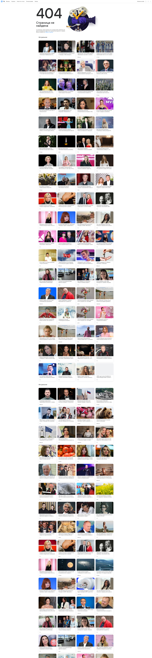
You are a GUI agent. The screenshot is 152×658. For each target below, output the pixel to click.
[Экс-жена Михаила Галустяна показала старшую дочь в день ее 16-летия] (104, 220)
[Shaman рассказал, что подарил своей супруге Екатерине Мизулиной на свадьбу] (66, 87)
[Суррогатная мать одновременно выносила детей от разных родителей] (66, 201)
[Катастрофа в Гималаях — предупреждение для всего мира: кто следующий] (104, 511)
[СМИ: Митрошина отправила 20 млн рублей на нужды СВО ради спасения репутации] (104, 163)
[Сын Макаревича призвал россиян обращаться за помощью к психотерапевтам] (66, 530)
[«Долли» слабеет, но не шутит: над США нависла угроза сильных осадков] (66, 606)
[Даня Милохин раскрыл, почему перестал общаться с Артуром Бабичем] (85, 125)
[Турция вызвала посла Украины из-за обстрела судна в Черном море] (66, 258)
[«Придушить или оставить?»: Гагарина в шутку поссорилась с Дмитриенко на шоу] (85, 258)
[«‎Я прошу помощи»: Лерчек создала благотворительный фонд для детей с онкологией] (66, 467)
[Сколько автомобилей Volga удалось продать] (66, 277)
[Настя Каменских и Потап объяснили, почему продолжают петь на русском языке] (66, 486)
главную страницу (49, 32)
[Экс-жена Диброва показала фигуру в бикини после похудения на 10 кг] (47, 410)
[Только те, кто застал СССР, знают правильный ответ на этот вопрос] (104, 49)
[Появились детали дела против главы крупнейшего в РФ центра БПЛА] (104, 587)
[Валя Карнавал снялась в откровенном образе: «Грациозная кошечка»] (104, 315)
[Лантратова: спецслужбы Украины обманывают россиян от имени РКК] (85, 49)
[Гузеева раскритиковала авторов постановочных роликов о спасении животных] (85, 448)
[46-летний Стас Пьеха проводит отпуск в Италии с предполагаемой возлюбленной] (47, 258)
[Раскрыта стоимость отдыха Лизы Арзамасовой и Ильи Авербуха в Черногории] (66, 587)
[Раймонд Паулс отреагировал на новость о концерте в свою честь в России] (47, 587)
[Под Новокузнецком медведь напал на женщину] (104, 530)
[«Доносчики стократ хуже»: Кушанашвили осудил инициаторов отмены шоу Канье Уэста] (85, 625)
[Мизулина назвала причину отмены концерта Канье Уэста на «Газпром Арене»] (47, 220)
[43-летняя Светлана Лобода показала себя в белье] (104, 568)
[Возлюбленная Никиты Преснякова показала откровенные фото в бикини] (66, 182)
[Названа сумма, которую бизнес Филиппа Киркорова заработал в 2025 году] (66, 625)
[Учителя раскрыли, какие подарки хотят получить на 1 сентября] (85, 296)
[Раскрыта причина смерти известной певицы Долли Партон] (66, 125)
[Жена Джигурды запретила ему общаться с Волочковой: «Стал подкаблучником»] (104, 549)
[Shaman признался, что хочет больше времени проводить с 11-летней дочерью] (85, 68)
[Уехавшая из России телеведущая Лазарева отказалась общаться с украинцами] (66, 315)
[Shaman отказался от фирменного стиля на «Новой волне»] (85, 587)
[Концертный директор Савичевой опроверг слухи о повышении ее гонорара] (66, 220)
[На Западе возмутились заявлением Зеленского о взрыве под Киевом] (47, 511)
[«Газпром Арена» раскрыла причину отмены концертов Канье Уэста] (85, 410)
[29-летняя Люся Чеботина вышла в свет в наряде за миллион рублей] (104, 106)
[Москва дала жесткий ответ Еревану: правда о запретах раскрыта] (85, 511)
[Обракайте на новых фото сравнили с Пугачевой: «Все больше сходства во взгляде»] (104, 201)
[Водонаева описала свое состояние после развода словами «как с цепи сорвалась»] (104, 429)
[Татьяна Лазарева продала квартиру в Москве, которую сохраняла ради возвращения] (47, 163)
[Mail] (2, 1)
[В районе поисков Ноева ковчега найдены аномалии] (85, 467)
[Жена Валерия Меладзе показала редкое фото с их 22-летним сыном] (85, 201)
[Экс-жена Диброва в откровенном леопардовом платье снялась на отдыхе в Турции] (104, 643)
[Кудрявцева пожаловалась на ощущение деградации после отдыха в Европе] (66, 391)
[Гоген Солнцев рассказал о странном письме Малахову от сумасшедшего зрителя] (66, 68)
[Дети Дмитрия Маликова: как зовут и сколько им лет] (47, 568)
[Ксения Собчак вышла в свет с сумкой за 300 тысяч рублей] (47, 467)
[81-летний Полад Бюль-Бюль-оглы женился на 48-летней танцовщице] (104, 68)
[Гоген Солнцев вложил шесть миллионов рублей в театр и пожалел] (47, 606)
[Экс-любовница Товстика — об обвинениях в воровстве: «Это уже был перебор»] (85, 353)
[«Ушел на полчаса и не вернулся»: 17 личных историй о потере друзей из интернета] (85, 549)
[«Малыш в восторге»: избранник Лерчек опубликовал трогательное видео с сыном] (85, 429)
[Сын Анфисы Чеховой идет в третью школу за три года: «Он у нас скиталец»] (66, 163)
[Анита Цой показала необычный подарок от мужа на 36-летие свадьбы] (104, 182)
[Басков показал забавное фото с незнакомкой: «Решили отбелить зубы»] (104, 353)
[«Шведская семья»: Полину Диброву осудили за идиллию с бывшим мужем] (85, 606)
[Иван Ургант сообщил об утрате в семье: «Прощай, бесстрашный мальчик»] (47, 530)
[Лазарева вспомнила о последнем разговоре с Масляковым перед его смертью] (47, 448)
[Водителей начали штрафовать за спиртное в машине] (66, 448)
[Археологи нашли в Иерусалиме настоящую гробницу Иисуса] (66, 643)
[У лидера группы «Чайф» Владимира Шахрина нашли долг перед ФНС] (85, 486)
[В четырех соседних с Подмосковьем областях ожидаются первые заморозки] (47, 182)
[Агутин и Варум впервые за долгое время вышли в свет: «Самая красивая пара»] (66, 239)
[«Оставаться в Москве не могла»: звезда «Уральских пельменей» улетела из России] (104, 239)
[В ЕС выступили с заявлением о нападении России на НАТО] (47, 549)
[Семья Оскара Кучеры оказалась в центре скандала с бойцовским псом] (66, 511)
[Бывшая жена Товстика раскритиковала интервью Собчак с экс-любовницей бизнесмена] (85, 106)
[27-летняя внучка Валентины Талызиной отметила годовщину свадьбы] (66, 410)
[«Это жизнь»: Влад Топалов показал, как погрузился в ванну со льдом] (47, 372)
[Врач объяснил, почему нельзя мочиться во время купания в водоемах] (104, 296)
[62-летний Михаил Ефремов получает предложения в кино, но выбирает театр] (85, 182)
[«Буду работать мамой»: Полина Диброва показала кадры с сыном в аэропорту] (85, 568)
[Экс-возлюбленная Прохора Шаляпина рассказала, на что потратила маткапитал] (47, 87)
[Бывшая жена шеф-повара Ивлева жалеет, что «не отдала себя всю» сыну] (47, 125)
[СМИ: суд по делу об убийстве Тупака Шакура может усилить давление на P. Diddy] (104, 372)
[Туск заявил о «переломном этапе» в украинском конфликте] (85, 643)
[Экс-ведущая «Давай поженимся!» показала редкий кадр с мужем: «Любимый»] (85, 144)
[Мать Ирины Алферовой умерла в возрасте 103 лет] (104, 625)
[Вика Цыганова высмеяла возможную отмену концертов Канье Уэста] (104, 125)
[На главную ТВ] (4, 1)
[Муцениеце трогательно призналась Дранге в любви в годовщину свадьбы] (47, 625)
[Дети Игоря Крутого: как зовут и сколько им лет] (47, 106)
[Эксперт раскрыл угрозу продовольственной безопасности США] (47, 391)
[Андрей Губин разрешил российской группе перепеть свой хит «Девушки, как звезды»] (104, 448)
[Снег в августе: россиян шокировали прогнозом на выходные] (104, 87)
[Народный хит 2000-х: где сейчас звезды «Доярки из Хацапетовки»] (47, 334)
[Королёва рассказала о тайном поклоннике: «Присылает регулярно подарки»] (47, 239)
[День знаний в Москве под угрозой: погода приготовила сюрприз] (47, 144)
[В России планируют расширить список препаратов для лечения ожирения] (104, 467)
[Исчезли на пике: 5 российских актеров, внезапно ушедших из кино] (66, 429)
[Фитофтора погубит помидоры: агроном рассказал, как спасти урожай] (66, 568)
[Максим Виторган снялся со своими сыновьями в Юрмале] (66, 372)
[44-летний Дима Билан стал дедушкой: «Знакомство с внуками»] (66, 106)
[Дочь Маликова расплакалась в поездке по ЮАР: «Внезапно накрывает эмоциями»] (85, 220)
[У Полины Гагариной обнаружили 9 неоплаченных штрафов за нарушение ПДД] (85, 87)
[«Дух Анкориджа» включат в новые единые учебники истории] (85, 391)
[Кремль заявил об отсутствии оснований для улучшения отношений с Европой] (47, 296)
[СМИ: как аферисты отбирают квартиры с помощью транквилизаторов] (104, 258)
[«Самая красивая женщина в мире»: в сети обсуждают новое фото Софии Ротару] (85, 239)
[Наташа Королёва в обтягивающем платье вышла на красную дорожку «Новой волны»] (66, 549)
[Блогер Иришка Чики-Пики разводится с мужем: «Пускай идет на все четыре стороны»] (104, 277)
